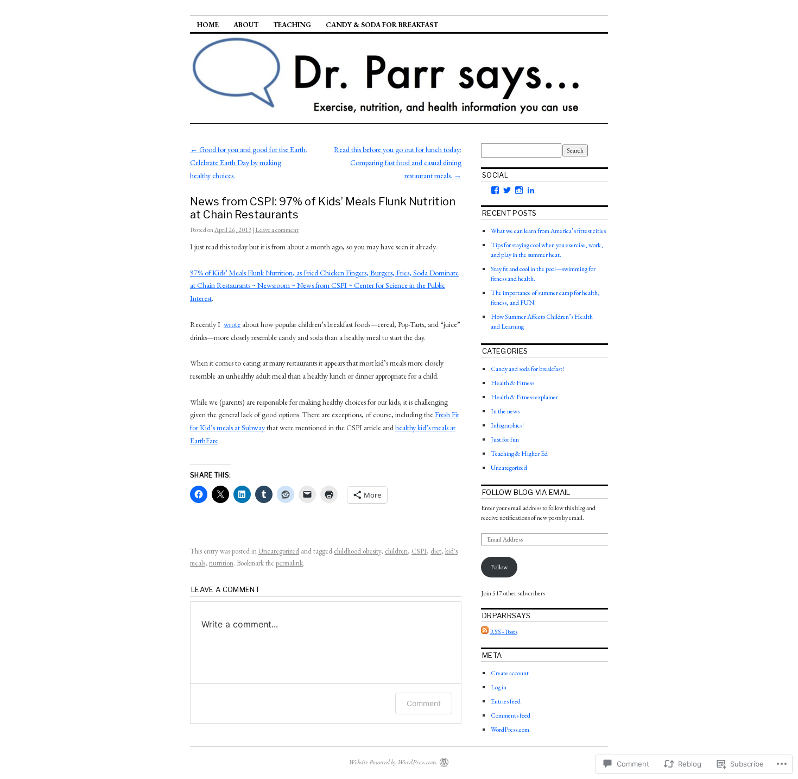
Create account (510, 673)
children (396, 551)
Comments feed (510, 715)
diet (435, 551)
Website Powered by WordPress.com (392, 762)
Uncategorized (278, 551)
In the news (505, 411)
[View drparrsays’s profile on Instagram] (519, 190)
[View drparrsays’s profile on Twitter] (507, 190)
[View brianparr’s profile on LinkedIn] (531, 190)
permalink (289, 563)
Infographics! (507, 425)
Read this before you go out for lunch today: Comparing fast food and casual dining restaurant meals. (397, 162)
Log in (498, 687)
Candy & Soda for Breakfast (382, 24)
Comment (424, 703)
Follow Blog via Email (526, 492)
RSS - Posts (503, 631)
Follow (499, 567)
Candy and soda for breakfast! (527, 369)
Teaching (292, 24)
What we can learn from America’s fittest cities (548, 231)
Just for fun (505, 439)
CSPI (419, 551)
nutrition (221, 563)
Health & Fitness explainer (524, 397)
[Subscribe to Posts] (485, 631)
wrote (232, 324)
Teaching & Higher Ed (519, 453)
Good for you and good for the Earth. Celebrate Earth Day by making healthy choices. (248, 162)
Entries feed (506, 701)
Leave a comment (277, 229)
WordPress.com (510, 729)
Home (208, 24)
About (245, 24)
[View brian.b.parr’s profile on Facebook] (495, 190)
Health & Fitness (512, 383)
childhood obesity (357, 551)
